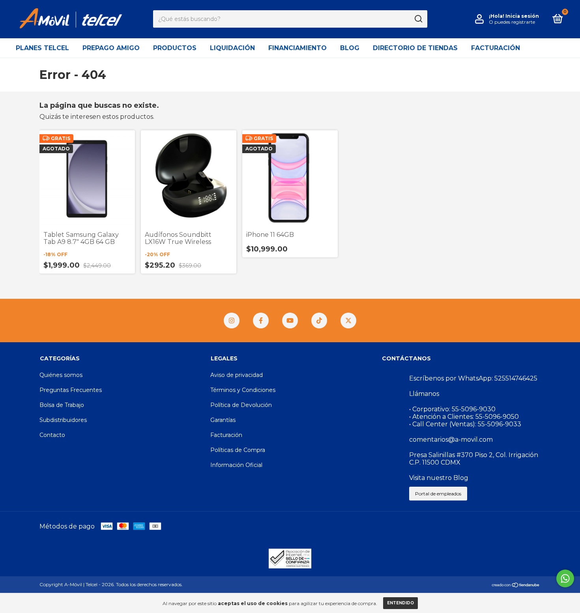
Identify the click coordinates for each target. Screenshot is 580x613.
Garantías (223, 420)
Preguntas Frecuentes (70, 390)
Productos (174, 48)
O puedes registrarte (512, 22)
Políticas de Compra (237, 450)
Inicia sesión (522, 16)
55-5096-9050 (497, 416)
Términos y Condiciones (242, 390)
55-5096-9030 (474, 409)
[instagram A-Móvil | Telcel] (231, 320)
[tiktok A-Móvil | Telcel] (319, 320)
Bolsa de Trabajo (61, 405)
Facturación (495, 48)
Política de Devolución (241, 405)
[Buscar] (418, 19)
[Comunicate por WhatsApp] (565, 578)
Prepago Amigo (111, 48)
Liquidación (232, 48)
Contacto (52, 435)
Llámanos (424, 393)
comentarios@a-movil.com (451, 439)
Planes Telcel (42, 48)
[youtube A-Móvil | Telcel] (290, 320)
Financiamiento (297, 48)
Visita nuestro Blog (438, 478)
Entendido (400, 603)
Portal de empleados (438, 494)
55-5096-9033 (499, 424)
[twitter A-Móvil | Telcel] (348, 320)
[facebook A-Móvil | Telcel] (261, 320)
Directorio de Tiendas (415, 48)
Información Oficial (236, 465)
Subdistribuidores (63, 420)
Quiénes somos (60, 375)
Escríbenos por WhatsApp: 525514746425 (473, 378)
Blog (349, 48)
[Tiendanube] (516, 585)
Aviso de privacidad (236, 375)
